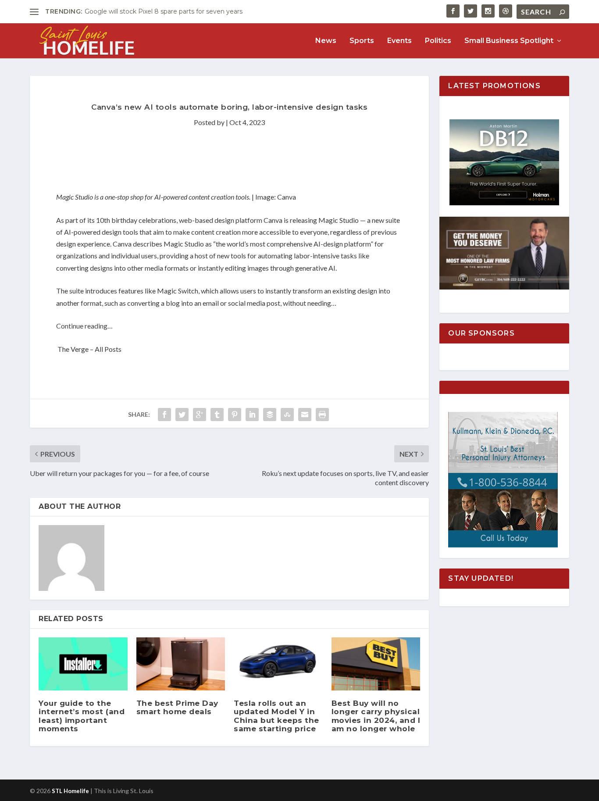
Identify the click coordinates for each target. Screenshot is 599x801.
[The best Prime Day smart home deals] (180, 664)
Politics (438, 41)
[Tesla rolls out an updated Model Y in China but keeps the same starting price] (278, 664)
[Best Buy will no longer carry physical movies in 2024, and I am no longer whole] (376, 664)
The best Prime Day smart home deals (177, 707)
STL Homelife (70, 790)
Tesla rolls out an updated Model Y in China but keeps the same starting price (276, 716)
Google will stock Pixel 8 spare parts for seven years (163, 11)
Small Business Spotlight (508, 41)
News (325, 41)
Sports (361, 41)
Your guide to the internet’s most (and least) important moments (82, 716)
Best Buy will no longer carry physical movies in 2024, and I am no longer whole (376, 716)
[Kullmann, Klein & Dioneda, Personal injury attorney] (503, 545)
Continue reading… (84, 326)
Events (399, 41)
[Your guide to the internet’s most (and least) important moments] (83, 664)
